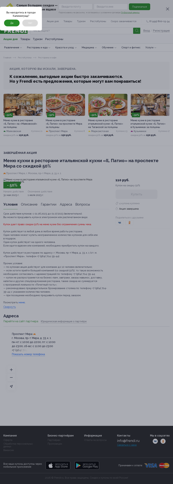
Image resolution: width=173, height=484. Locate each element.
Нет (30, 23)
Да (11, 23)
